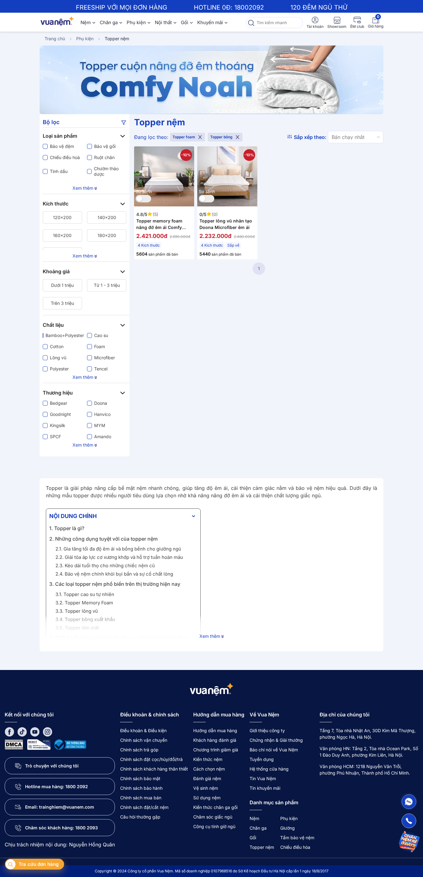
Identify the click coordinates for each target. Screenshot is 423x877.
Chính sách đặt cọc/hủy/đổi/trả (151, 759)
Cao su (101, 335)
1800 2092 (76, 786)
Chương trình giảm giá (215, 749)
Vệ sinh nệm (205, 788)
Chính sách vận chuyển (143, 740)
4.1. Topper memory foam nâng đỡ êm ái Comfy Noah (113, 648)
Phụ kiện (136, 22)
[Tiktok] (22, 731)
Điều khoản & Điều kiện (143, 730)
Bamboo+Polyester (64, 335)
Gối (184, 22)
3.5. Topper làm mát (77, 628)
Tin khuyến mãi (265, 788)
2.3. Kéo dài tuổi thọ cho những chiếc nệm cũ (105, 565)
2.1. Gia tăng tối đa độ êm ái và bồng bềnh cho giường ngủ (118, 549)
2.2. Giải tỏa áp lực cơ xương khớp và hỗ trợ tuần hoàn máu (119, 557)
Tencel (100, 368)
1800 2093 (86, 827)
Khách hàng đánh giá (214, 740)
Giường (287, 828)
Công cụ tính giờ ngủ (214, 826)
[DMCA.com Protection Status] (14, 744)
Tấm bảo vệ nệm (297, 837)
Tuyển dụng (262, 759)
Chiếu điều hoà (65, 157)
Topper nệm (117, 38)
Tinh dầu (59, 171)
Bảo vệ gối (105, 146)
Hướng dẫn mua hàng (215, 730)
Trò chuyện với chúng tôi (52, 765)
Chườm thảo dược (106, 171)
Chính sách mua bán (140, 797)
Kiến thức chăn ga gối (215, 807)
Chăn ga (109, 22)
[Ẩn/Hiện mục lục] (193, 516)
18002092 (249, 7)
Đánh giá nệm (207, 778)
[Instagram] (47, 731)
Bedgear (58, 403)
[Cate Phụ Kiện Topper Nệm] (211, 79)
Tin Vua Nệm (263, 778)
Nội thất (163, 22)
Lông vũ (58, 357)
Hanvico (102, 414)
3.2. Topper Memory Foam (84, 603)
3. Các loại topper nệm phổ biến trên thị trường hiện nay (114, 584)
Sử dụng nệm (206, 797)
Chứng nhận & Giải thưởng (276, 740)
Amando (102, 436)
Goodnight (60, 414)
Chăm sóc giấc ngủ (212, 816)
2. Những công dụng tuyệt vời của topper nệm (103, 539)
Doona (100, 403)
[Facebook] (9, 731)
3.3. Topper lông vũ (76, 611)
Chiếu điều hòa (295, 847)
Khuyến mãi (210, 22)
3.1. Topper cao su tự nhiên (84, 594)
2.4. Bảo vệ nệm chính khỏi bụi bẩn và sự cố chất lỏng (114, 574)
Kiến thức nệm (207, 759)
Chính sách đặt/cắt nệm (144, 807)
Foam (99, 346)
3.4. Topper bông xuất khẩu (85, 619)
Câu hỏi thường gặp (140, 816)
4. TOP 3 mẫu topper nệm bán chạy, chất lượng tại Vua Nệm (119, 638)
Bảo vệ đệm (62, 146)
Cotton (56, 346)
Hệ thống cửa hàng (269, 768)
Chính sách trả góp (139, 749)
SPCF (55, 436)
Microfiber (104, 357)
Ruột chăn (104, 157)
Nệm (86, 22)
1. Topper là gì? (66, 528)
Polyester (59, 368)
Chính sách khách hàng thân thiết (154, 768)
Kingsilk (57, 425)
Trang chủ (55, 38)
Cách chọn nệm (209, 768)
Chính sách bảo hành (141, 788)
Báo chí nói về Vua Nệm (274, 749)
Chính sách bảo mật (140, 778)
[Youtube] (35, 731)
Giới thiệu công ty (267, 730)
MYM (99, 425)
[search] (251, 22)
